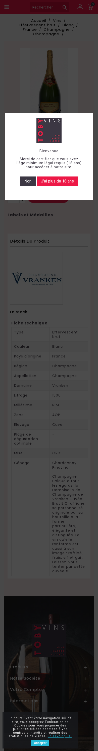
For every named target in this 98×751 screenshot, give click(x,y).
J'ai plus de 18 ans (57, 181)
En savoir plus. (60, 736)
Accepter (40, 743)
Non (27, 181)
